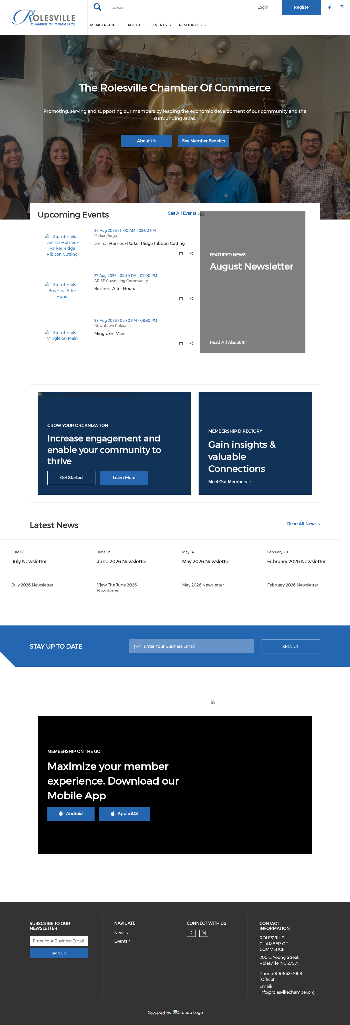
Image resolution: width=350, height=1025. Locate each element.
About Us (146, 140)
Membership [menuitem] (103, 25)
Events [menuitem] (160, 25)
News (119, 932)
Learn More (124, 477)
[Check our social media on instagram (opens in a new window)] (203, 933)
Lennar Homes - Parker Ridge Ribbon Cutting (147, 243)
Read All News (301, 523)
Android (74, 813)
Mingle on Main (135, 333)
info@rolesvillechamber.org (287, 992)
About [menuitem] (134, 25)
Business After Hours (140, 288)
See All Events (182, 213)
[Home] (44, 17)
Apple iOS (128, 813)
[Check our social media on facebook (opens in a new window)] (191, 933)
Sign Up (291, 646)
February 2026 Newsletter (296, 561)
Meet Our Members (227, 481)
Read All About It (227, 342)
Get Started (71, 477)
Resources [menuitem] (190, 25)
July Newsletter (29, 561)
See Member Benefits (203, 140)
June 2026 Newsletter (122, 561)
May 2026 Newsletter (206, 561)
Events (120, 941)
